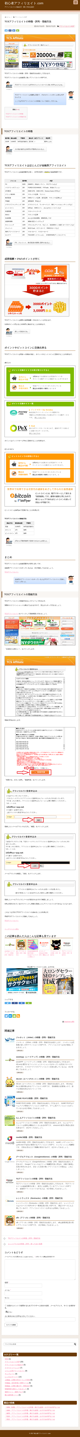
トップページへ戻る (12, 929)
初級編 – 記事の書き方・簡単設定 (17, 1386)
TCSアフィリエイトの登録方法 (16, 117)
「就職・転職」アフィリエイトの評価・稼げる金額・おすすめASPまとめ (32, 1407)
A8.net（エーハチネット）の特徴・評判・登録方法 (37, 1079)
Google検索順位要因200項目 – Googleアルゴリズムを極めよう (33, 954)
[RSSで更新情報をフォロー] (18, 1016)
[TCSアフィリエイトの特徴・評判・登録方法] (13, 30)
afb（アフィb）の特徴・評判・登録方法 (21, 953)
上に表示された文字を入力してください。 (20, 1316)
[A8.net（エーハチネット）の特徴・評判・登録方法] (10, 1081)
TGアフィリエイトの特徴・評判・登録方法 (67, 953)
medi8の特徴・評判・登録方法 (29, 1137)
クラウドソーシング (12, 1368)
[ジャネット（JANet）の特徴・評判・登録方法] (10, 1040)
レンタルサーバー (11, 1377)
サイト (7, 1298)
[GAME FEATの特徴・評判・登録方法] (10, 1101)
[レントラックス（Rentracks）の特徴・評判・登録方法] (10, 1201)
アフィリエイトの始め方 (14, 1365)
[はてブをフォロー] (10, 1016)
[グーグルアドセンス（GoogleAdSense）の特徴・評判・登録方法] (10, 1159)
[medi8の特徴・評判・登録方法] (10, 1140)
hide (17, 109)
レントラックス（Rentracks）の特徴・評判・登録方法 (39, 1198)
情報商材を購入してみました (15, 1389)
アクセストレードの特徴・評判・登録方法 (55, 953)
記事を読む (20, 1050)
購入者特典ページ (11, 1395)
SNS (6, 1359)
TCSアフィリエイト (12, 572)
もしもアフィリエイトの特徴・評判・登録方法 (35, 1118)
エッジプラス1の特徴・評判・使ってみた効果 (25, 1244)
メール (8, 1290)
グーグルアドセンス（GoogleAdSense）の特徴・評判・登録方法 (44, 1157)
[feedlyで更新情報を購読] (14, 1016)
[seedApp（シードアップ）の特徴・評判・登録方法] (10, 1060)
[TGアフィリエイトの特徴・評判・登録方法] (10, 1181)
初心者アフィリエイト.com (24, 3)
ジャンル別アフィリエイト (15, 1371)
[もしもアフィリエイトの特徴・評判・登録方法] (10, 1120)
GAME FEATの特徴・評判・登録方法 (32, 1098)
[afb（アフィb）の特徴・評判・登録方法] (10, 1220)
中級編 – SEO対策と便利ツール (16, 1383)
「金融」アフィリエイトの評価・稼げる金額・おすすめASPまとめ (30, 1410)
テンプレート (10, 1374)
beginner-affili (69, 1022)
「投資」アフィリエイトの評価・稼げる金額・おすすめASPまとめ (30, 1416)
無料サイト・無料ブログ (14, 1392)
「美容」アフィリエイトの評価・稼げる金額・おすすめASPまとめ (30, 1419)
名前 (7, 1282)
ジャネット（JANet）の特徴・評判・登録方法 (35, 1037)
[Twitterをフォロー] (6, 1016)
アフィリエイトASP (66, 26)
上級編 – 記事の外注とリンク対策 (17, 1380)
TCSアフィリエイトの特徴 (14, 114)
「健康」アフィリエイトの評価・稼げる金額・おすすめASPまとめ (30, 1413)
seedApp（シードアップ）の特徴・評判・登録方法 (10, 953)
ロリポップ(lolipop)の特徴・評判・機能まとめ (44, 953)
